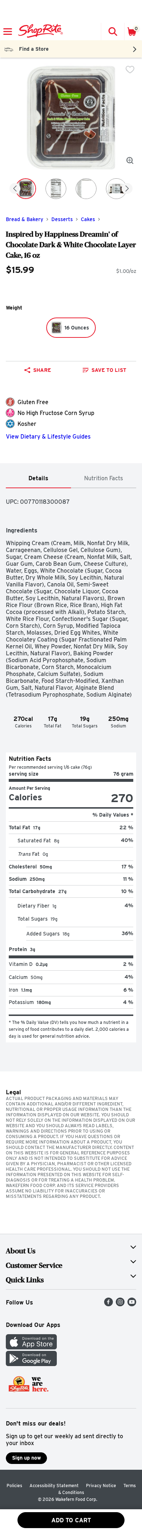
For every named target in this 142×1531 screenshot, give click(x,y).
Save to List (108, 370)
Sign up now (26, 1458)
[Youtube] (131, 1304)
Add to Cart (71, 1520)
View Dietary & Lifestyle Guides (48, 436)
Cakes (88, 219)
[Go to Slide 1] (25, 188)
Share (42, 370)
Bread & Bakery (24, 219)
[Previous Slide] (15, 189)
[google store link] (31, 1364)
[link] (104, 370)
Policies (14, 1485)
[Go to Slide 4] (116, 188)
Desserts (62, 219)
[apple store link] (31, 1347)
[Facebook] (108, 1304)
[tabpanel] (71, 765)
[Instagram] (120, 1304)
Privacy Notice (101, 1485)
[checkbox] (130, 69)
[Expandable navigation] (7, 31)
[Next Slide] (127, 189)
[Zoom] (130, 160)
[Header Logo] (39, 31)
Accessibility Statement (54, 1485)
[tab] (38, 478)
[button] (112, 31)
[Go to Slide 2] (56, 188)
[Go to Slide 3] (86, 188)
